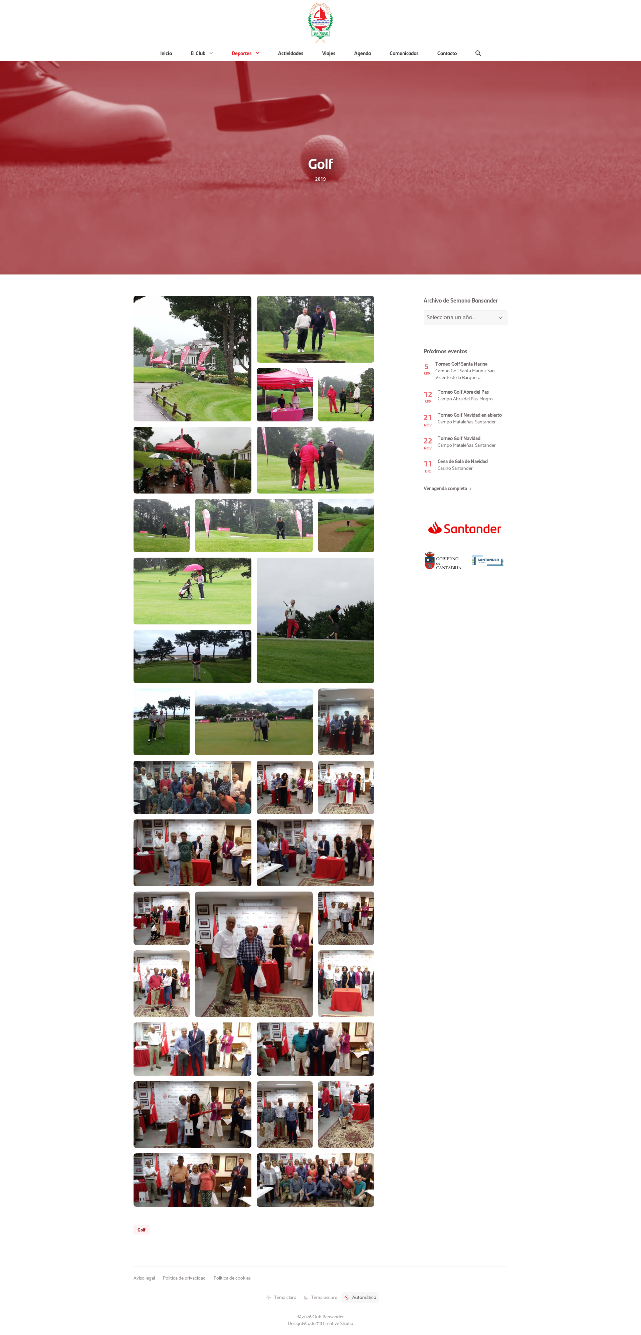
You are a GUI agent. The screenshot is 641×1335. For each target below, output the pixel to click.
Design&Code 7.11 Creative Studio (320, 1324)
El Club (198, 53)
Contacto (447, 53)
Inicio (166, 53)
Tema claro (285, 1298)
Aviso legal (144, 1278)
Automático (364, 1298)
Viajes (329, 53)
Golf (142, 1229)
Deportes (242, 53)
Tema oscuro (324, 1298)
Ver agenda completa (445, 489)
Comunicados (404, 53)
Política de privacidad (184, 1278)
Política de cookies (232, 1278)
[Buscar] (478, 53)
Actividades (290, 53)
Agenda (362, 53)
